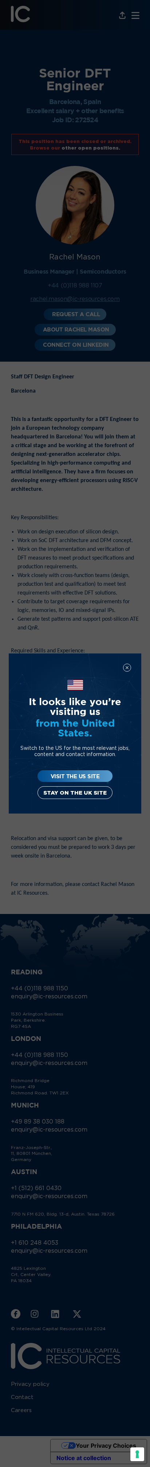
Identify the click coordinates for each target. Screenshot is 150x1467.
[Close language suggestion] (127, 668)
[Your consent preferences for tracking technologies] (137, 1454)
